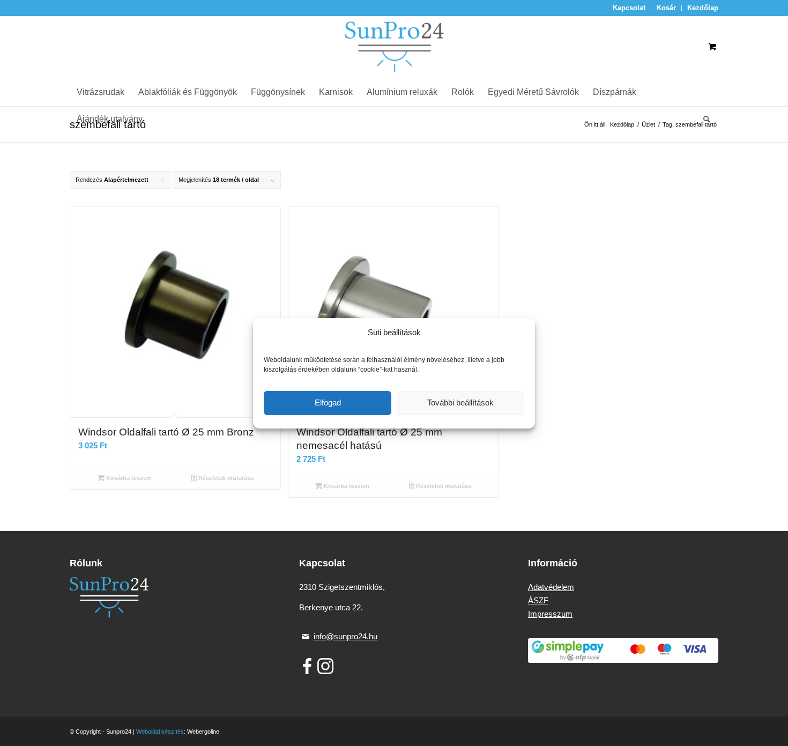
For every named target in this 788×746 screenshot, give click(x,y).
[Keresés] (703, 119)
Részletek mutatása (225, 478)
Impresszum (550, 613)
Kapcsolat (629, 8)
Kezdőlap (702, 8)
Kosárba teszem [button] (128, 478)
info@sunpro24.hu (345, 636)
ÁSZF (538, 600)
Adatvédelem (551, 587)
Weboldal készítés (160, 731)
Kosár (666, 8)
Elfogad (328, 402)
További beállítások (460, 402)
